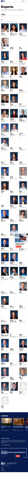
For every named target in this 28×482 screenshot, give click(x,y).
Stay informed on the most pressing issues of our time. (13, 452)
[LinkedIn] (7, 445)
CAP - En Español (3, 469)
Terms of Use (2, 467)
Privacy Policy (2, 468)
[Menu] (26, 1)
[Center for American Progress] (2, 1)
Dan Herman (17, 430)
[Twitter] (1, 445)
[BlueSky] (9, 445)
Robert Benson (14, 430)
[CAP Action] (3, 463)
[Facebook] (3, 445)
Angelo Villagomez (6, 430)
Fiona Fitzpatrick (3, 430)
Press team (21, 10)
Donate (23, 1)
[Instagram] (6, 445)
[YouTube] (4, 445)
